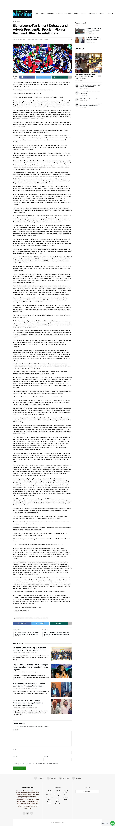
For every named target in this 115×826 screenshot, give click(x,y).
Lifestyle (57, 790)
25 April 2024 (31, 39)
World (65, 799)
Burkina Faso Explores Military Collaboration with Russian (93, 39)
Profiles (66, 792)
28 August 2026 (30, 652)
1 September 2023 (90, 42)
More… (108, 13)
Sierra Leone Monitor (19, 39)
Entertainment (92, 13)
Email (15, 756)
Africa (49, 790)
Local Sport (57, 795)
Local (57, 792)
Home (36, 13)
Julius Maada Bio (21, 618)
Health (83, 13)
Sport (65, 795)
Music (57, 799)
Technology (67, 13)
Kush (29, 618)
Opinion (57, 803)
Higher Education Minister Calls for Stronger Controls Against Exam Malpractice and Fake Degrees (30, 667)
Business (58, 13)
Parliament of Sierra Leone (39, 618)
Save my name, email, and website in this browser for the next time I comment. (36, 763)
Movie (57, 797)
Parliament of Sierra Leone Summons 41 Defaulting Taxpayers (93, 30)
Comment (16, 729)
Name (15, 749)
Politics (76, 13)
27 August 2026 (30, 707)
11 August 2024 (90, 33)
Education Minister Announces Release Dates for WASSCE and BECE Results (85, 76)
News (42, 13)
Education (50, 13)
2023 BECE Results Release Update (88, 98)
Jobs (101, 13)
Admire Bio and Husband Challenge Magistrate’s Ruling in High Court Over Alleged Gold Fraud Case (28, 702)
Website (45, 756)
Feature (49, 799)
